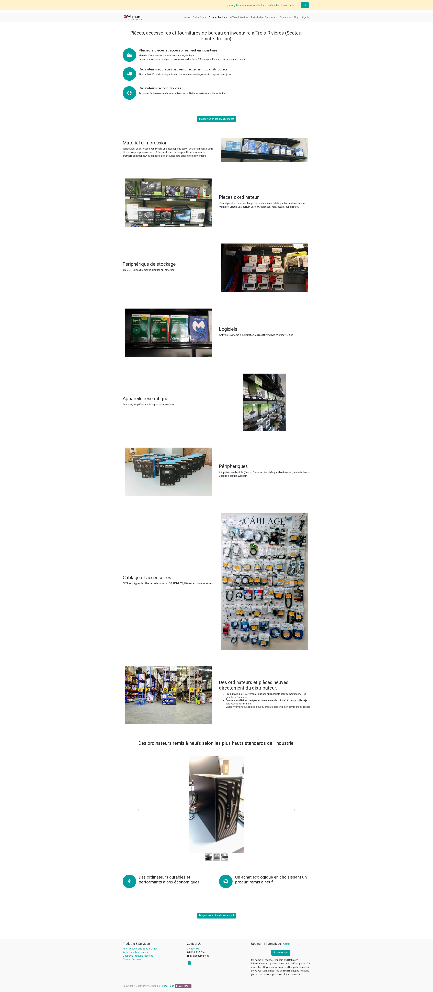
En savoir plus (281, 952)
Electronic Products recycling (138, 955)
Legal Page (168, 986)
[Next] (294, 810)
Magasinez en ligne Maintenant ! (216, 119)
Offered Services (132, 959)
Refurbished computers (135, 952)
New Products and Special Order (140, 948)
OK (304, 5)
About (286, 944)
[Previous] (138, 810)
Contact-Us (193, 948)
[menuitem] (186, 17)
